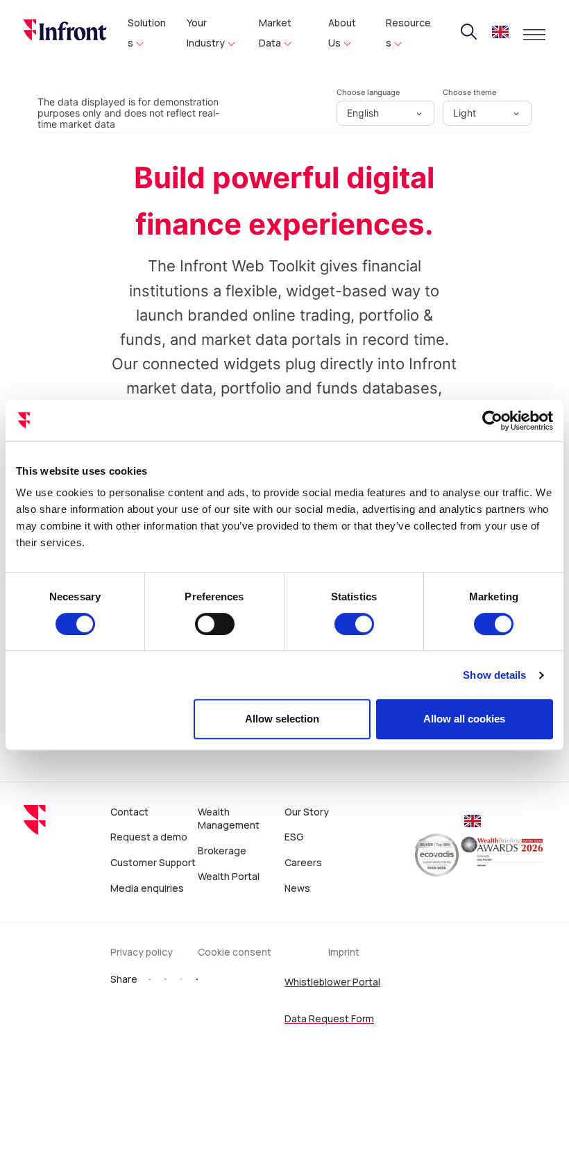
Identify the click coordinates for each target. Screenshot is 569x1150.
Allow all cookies (464, 719)
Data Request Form (329, 1018)
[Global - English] (500, 33)
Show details (494, 675)
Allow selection (282, 719)
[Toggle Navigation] (534, 34)
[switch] (215, 624)
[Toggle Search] (469, 32)
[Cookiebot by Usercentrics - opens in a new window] (492, 420)
